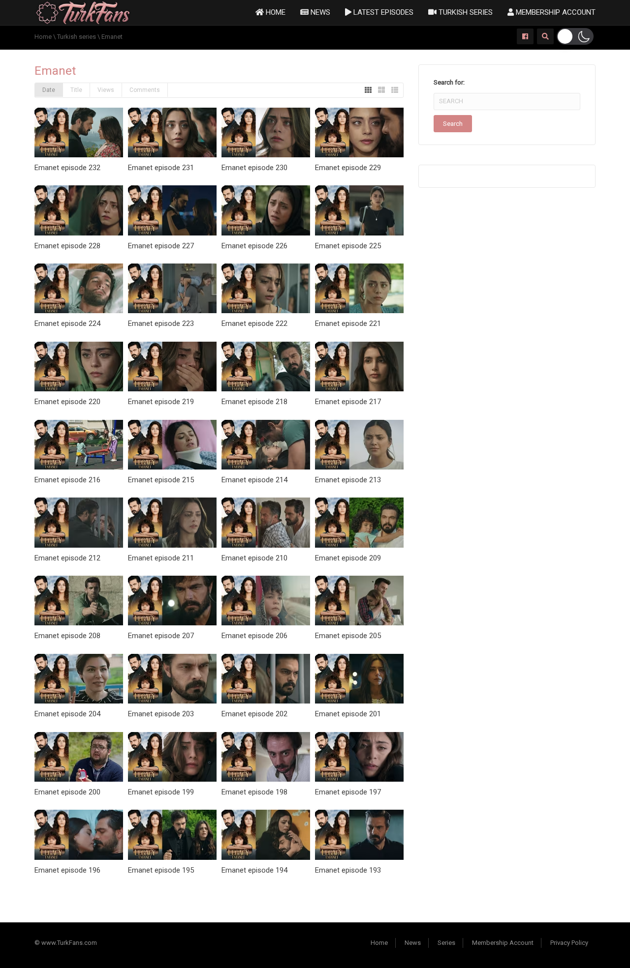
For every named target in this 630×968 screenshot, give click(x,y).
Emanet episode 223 (161, 323)
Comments (144, 90)
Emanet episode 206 (254, 635)
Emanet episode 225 (348, 245)
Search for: (449, 82)
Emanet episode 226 (254, 245)
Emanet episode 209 (348, 558)
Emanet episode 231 (161, 167)
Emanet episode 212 (67, 558)
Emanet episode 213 (348, 479)
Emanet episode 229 (348, 167)
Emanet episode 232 (67, 167)
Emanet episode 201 (348, 713)
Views (105, 90)
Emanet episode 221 (348, 323)
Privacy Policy (569, 942)
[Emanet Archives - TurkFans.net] (82, 12)
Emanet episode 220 (67, 401)
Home (274, 12)
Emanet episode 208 (67, 635)
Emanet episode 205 (348, 635)
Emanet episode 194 (254, 870)
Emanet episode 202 (254, 713)
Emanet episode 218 (254, 401)
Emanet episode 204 (67, 713)
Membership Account (555, 12)
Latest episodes (382, 12)
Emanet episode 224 (67, 323)
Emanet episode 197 (348, 792)
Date (48, 90)
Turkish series (465, 12)
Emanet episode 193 (348, 870)
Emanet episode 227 (161, 245)
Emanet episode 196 (67, 870)
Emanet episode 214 (254, 479)
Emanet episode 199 (161, 792)
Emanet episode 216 (67, 479)
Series (446, 942)
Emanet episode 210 (254, 558)
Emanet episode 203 (161, 713)
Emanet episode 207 (161, 635)
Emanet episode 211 (161, 558)
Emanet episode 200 (67, 792)
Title (76, 90)
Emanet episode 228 (67, 245)
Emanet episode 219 (161, 401)
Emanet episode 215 (161, 479)
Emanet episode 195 (161, 870)
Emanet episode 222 (254, 323)
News (319, 12)
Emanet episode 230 (254, 167)
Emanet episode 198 (254, 792)
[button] (575, 36)
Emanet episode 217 (348, 401)
